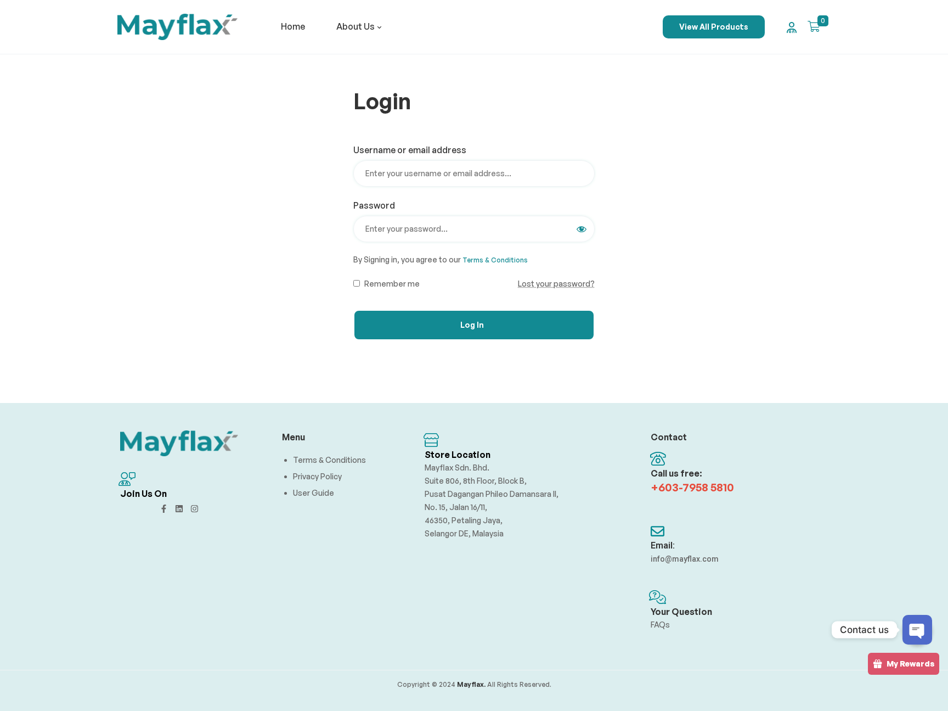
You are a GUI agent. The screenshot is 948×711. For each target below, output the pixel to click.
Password (378, 205)
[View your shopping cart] (814, 26)
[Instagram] (194, 509)
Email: (663, 545)
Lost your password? (556, 283)
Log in (472, 324)
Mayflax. (470, 684)
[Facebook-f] (164, 509)
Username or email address (413, 149)
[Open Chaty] (917, 630)
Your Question (681, 611)
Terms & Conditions (495, 260)
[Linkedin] (179, 509)
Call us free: (676, 473)
